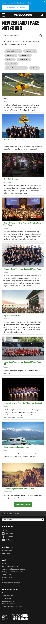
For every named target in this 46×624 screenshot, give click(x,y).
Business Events (8, 601)
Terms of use (6, 574)
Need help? (6, 553)
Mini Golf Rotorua (10, 179)
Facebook (9, 537)
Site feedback (7, 551)
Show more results (23, 504)
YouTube (8, 540)
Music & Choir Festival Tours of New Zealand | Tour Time (22, 224)
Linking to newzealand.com (12, 572)
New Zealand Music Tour (13, 140)
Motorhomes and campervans (16, 447)
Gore (5, 98)
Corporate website (8, 604)
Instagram (9, 533)
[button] (3, 15)
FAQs (4, 564)
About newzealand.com (10, 566)
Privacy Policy (7, 577)
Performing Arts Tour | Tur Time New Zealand (22, 403)
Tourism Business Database (12, 606)
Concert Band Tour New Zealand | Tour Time (22, 269)
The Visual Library (8, 596)
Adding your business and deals (13, 569)
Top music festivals (11, 315)
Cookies (5, 580)
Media (4, 593)
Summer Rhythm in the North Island (18, 488)
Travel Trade (6, 598)
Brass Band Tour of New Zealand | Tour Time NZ (22, 363)
